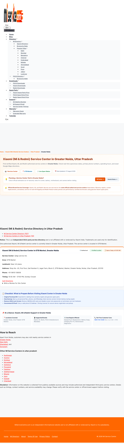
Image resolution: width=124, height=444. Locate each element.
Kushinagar (8, 355)
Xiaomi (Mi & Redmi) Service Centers (17, 152)
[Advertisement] (62, 136)
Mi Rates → (100, 179)
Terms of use (33, 436)
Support (12, 99)
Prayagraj (7, 367)
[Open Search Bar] (7, 25)
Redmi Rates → (112, 179)
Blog (11, 37)
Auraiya (6, 358)
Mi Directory (14, 436)
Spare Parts (13, 90)
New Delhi (3, 342)
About (23, 436)
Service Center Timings (20, 106)
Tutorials (12, 116)
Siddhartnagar (9, 372)
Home (11, 34)
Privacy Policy (45, 436)
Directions (9, 281)
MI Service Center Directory (16, 234)
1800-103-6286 (99, 320)
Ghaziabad (4, 344)
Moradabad (8, 362)
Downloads (13, 81)
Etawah (6, 379)
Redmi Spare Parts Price (21, 97)
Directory (12, 39)
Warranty (12, 109)
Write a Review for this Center (15, 283)
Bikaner (6, 374)
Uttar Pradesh (35, 152)
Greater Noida (5, 340)
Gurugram (3, 347)
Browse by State (22, 78)
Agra (5, 376)
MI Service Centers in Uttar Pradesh (19, 236)
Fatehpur (7, 369)
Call (3, 281)
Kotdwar (7, 360)
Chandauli (7, 381)
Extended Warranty (19, 113)
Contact (55, 436)
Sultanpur (7, 365)
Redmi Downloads (19, 88)
